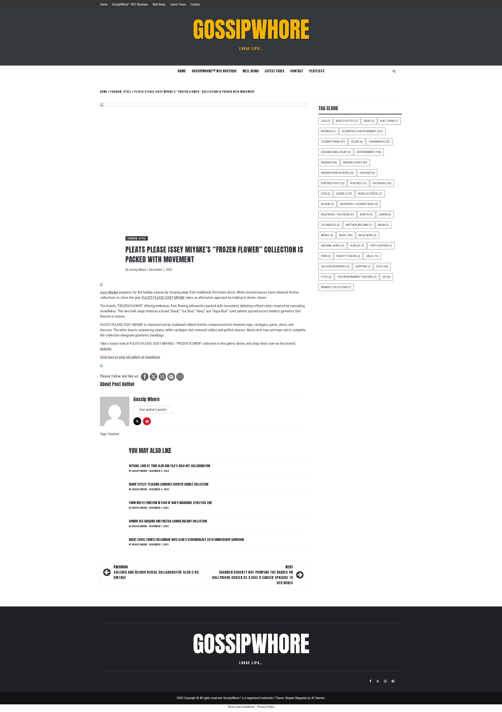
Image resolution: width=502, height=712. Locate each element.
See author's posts (152, 410)
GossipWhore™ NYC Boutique (130, 4)
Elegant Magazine (296, 698)
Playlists (316, 71)
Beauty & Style (347, 120)
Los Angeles (330, 224)
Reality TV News (348, 256)
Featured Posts (332, 183)
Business (328, 131)
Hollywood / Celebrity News (359, 204)
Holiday (327, 204)
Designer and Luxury (336, 152)
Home (103, 4)
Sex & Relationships (335, 266)
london (385, 214)
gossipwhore (251, 29)
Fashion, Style (136, 238)
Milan (383, 224)
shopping (362, 266)
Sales (372, 256)
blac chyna (389, 120)
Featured (367, 172)
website (105, 349)
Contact (195, 4)
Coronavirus (379, 141)
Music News (367, 235)
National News (332, 245)
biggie (369, 120)
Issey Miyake (109, 292)
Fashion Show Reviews (337, 172)
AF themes (318, 698)
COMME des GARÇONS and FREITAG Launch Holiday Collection (168, 521)
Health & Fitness (370, 193)
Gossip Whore (138, 270)
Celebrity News (333, 141)
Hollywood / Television (337, 214)
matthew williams (359, 224)
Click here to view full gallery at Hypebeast (130, 357)
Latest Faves (178, 4)
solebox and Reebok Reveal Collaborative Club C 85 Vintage (156, 572)
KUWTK (366, 214)
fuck (325, 193)
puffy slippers (381, 245)
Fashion (113, 434)
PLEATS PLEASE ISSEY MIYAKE (163, 297)
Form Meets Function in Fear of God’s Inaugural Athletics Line (170, 502)
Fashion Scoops (355, 162)
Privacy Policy (265, 706)
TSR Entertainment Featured (356, 276)
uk (386, 276)
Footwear (382, 183)
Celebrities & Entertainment (362, 131)
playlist (357, 245)
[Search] (394, 71)
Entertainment (368, 152)
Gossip (344, 193)
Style (382, 266)
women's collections (336, 287)
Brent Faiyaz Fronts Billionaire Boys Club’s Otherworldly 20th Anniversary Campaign (186, 539)
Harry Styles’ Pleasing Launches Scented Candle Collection (168, 484)
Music (346, 235)
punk (326, 256)
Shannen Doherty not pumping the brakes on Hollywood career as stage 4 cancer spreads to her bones (252, 574)
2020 (325, 120)
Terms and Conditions (241, 706)
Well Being (159, 4)
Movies (327, 235)
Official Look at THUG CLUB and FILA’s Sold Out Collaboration (169, 465)
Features (358, 183)
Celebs (357, 141)
